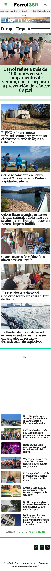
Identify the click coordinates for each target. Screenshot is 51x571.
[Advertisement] (25, 384)
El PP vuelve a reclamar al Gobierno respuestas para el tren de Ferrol (25, 296)
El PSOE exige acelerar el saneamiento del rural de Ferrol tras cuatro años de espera (36, 506)
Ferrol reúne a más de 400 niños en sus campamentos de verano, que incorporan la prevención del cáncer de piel (25, 80)
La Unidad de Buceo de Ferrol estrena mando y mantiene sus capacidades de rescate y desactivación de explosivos (24, 337)
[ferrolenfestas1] (25, 22)
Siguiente (40, 532)
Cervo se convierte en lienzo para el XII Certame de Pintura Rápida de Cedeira (23, 178)
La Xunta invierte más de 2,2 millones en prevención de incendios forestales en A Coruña (36, 434)
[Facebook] (36, 547)
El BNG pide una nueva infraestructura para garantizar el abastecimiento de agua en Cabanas (24, 137)
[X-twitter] (42, 547)
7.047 (31, 532)
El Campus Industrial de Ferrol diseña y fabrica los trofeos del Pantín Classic (36, 477)
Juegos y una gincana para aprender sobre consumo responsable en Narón (35, 491)
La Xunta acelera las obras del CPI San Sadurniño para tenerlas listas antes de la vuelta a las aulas (36, 520)
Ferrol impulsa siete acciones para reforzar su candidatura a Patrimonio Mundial (35, 420)
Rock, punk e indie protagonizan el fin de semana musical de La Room (35, 448)
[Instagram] (47, 547)
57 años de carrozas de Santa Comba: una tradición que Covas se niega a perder (35, 463)
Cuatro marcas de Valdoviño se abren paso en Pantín (23, 258)
